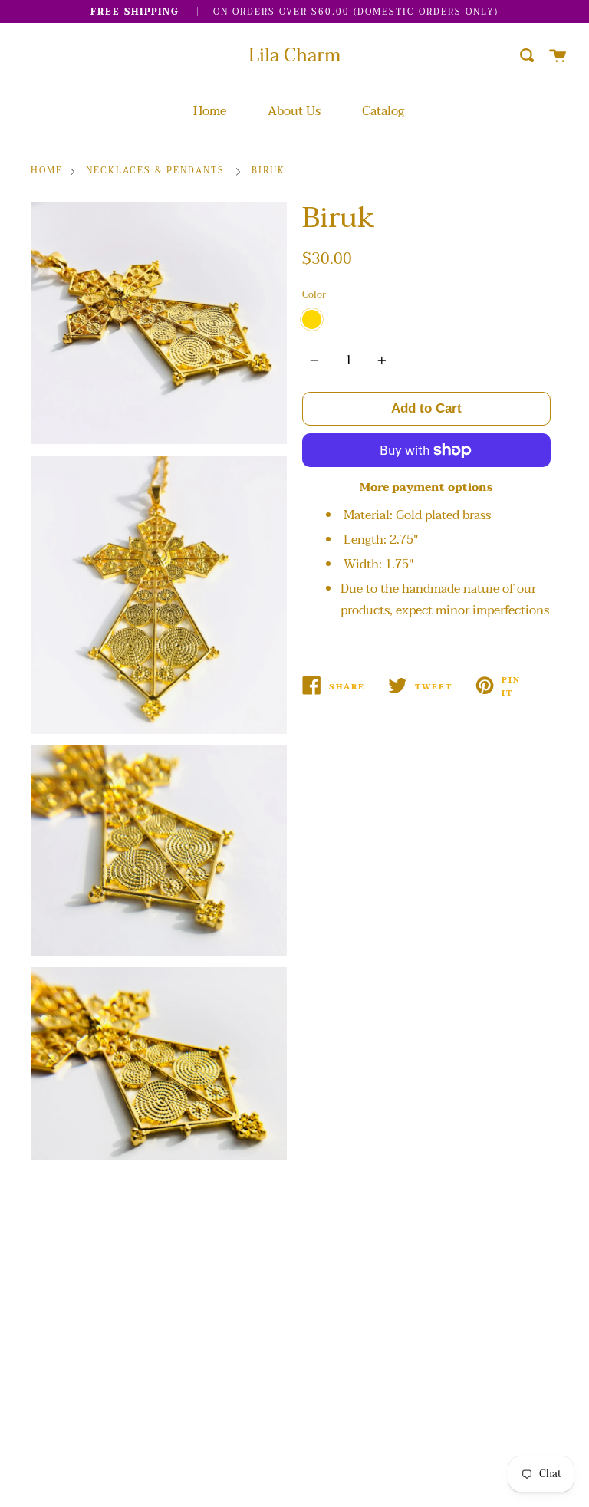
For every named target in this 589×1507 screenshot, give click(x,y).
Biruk (268, 171)
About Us (294, 111)
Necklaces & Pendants (155, 171)
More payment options (426, 487)
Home (209, 111)
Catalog (383, 111)
